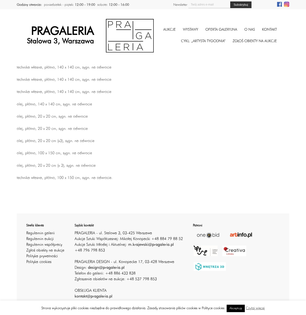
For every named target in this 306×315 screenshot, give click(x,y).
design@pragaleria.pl (106, 268)
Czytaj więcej (255, 308)
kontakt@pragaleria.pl (93, 296)
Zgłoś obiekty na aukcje (45, 250)
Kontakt (269, 30)
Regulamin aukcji (40, 239)
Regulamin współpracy (44, 245)
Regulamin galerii (40, 233)
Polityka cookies (38, 262)
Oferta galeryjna (221, 30)
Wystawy (190, 30)
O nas (249, 30)
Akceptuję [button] (236, 308)
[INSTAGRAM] (286, 4)
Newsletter (180, 4)
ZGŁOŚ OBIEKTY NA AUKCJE (255, 41)
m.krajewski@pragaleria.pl (151, 245)
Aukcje (169, 30)
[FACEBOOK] (279, 4)
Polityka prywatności (42, 256)
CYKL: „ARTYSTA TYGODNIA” (203, 41)
